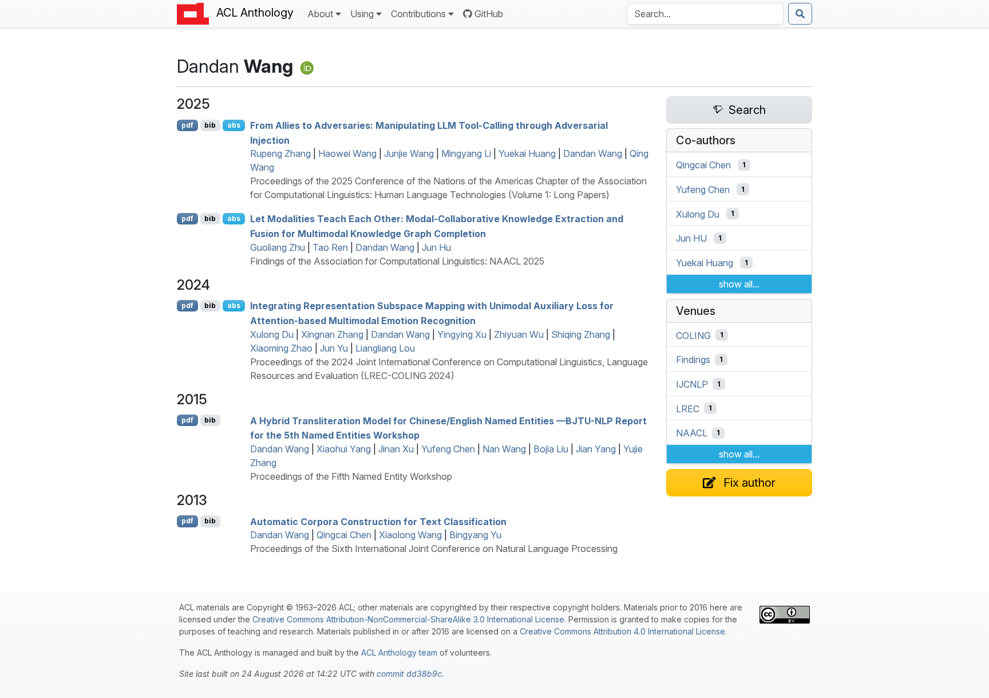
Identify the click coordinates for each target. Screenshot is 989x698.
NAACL (691, 433)
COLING (693, 335)
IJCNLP (692, 384)
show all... (739, 284)
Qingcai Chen (344, 535)
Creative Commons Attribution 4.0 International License (622, 631)
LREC (687, 408)
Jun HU (691, 238)
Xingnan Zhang (332, 334)
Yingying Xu (461, 334)
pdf (187, 125)
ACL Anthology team (399, 652)
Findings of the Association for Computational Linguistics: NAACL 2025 (397, 261)
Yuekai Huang (527, 153)
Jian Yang (596, 449)
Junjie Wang (409, 153)
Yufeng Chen (448, 449)
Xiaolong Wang (410, 535)
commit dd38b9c (409, 674)
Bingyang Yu (475, 535)
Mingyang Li (466, 153)
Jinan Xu (396, 449)
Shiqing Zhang (580, 334)
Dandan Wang (592, 153)
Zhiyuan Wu (519, 334)
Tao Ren (330, 247)
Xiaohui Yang (344, 449)
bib (210, 125)
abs (233, 125)
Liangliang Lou (385, 348)
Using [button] (362, 13)
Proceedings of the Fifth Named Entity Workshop (351, 476)
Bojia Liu (550, 449)
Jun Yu (334, 348)
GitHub (488, 13)
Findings (693, 359)
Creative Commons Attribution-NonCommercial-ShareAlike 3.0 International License (408, 619)
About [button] (320, 13)
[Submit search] (800, 14)
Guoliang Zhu (277, 247)
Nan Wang (504, 449)
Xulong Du (272, 334)
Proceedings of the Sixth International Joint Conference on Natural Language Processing (434, 548)
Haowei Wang (347, 153)
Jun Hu (436, 247)
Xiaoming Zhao (281, 348)
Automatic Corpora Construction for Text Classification (378, 521)
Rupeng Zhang (280, 153)
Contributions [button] (418, 13)
